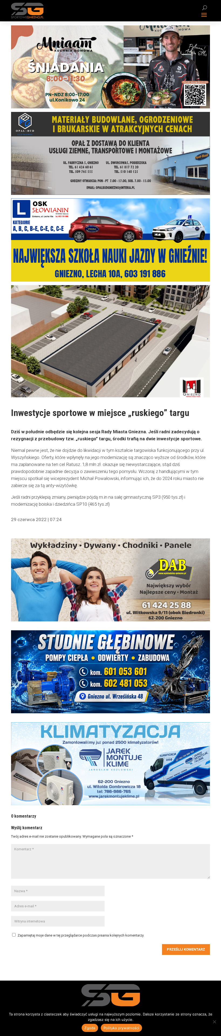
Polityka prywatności (121, 1028)
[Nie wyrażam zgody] (214, 1021)
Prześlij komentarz (186, 949)
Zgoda (89, 1028)
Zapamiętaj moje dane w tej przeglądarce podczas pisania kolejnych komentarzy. (81, 935)
